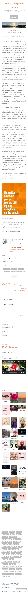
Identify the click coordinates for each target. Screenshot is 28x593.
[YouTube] (13, 347)
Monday (4, 559)
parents (4, 564)
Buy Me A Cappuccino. (7, 352)
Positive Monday (7, 566)
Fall (10, 544)
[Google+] (16, 347)
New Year (17, 561)
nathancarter (7, 561)
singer (12, 569)
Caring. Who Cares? (19, 289)
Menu (15, 17)
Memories (5, 556)
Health (4, 549)
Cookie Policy (7, 587)
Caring (18, 534)
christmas (13, 537)
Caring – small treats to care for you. (13, 284)
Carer (12, 534)
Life (3, 554)
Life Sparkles (14, 30)
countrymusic (6, 541)
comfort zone (6, 539)
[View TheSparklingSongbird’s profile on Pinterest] (10, 347)
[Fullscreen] (24, 372)
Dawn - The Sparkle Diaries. (18, 36)
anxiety (4, 532)
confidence (17, 539)
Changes (5, 537)
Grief (14, 546)
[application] (14, 367)
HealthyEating (14, 549)
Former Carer (6, 546)
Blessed (19, 532)
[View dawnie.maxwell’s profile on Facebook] (3, 347)
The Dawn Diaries (7, 574)
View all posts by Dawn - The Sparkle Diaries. (17, 250)
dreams (4, 544)
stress (11, 571)
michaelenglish (16, 556)
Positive (12, 564)
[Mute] (22, 372)
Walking (21, 271)
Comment (21, 315)
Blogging (5, 534)
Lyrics (19, 554)
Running (14, 271)
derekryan (17, 541)
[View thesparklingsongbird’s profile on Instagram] (6, 347)
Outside (7, 271)
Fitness (14, 269)
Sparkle (4, 571)
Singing (19, 569)
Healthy (21, 269)
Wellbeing (5, 576)
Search (3, 582)
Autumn (12, 532)
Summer (18, 571)
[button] (6, 397)
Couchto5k (6, 269)
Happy (20, 546)
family (16, 544)
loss (8, 554)
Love (13, 554)
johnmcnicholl (16, 551)
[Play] (4, 372)
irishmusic (5, 551)
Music (11, 559)
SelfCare (5, 569)
